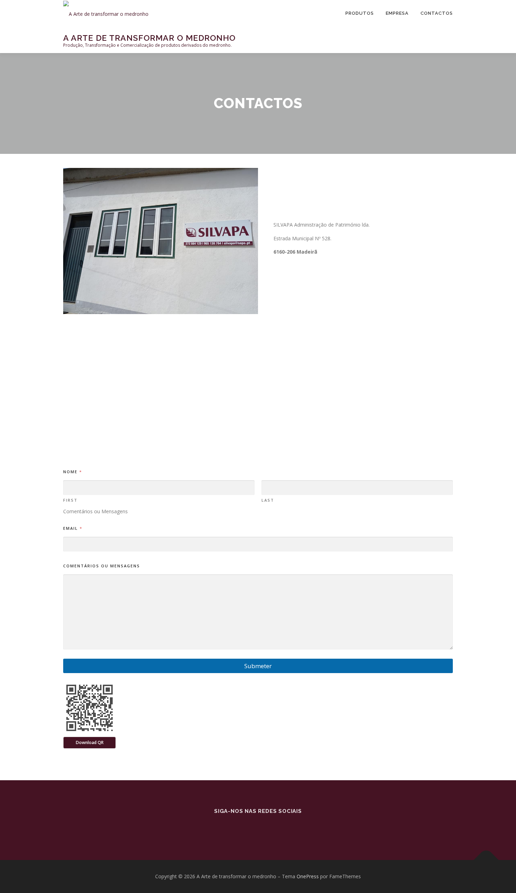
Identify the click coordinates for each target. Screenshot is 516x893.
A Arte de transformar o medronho (149, 37)
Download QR (90, 742)
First (70, 500)
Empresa (397, 13)
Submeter (258, 666)
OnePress (308, 876)
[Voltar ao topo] (486, 860)
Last (268, 500)
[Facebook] (258, 826)
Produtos (359, 13)
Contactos (437, 13)
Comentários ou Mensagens (101, 565)
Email (72, 528)
